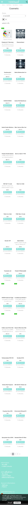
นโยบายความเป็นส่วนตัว (16, 498)
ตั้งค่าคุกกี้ (10, 502)
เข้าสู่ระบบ (4, 486)
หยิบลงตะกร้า (8, 50)
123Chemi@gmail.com (9, 493)
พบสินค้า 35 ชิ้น (5, 23)
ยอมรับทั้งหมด (17, 502)
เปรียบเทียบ (8, 55)
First (8, 454)
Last (19, 454)
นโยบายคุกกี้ (4, 500)
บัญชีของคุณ (5, 485)
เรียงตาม (4, 13)
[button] (26, 2)
